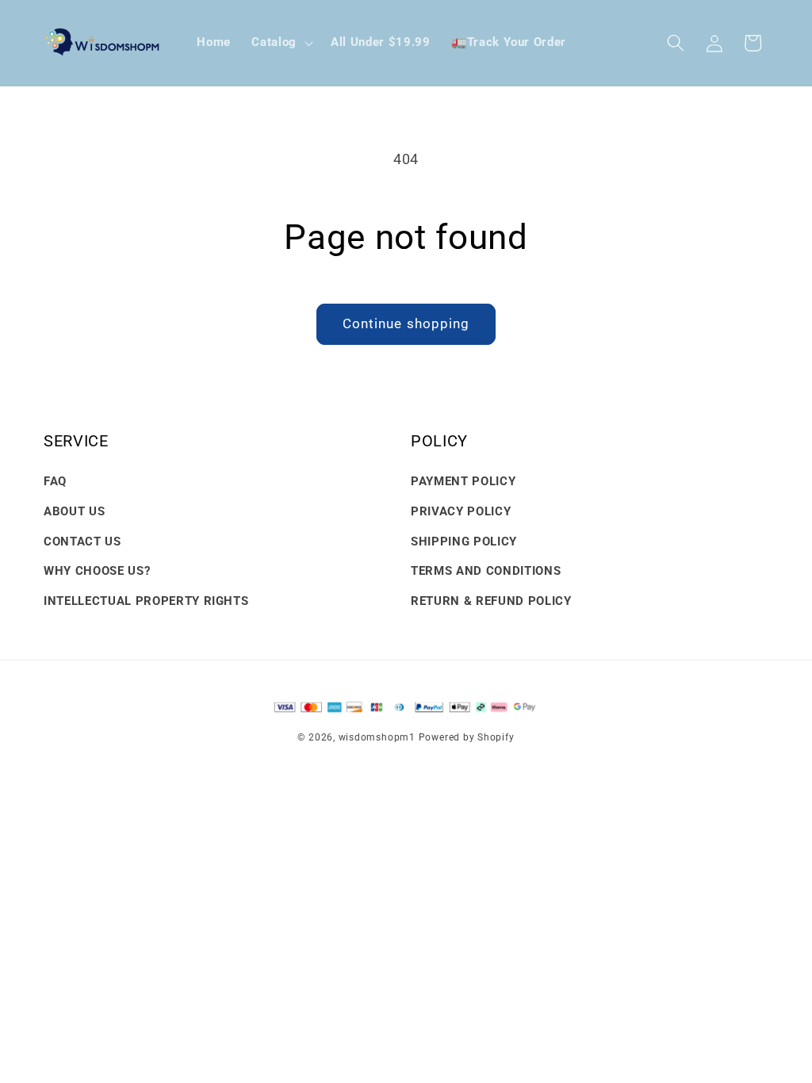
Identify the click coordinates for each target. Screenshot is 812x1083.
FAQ (55, 481)
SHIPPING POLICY (464, 541)
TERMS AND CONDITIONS (486, 571)
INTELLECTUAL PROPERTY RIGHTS (146, 601)
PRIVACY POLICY (461, 511)
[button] (280, 43)
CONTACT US (82, 541)
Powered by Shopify (467, 737)
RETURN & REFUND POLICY (491, 601)
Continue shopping (406, 323)
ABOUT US (74, 511)
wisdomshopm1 (377, 737)
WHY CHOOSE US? (97, 571)
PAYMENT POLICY (463, 481)
